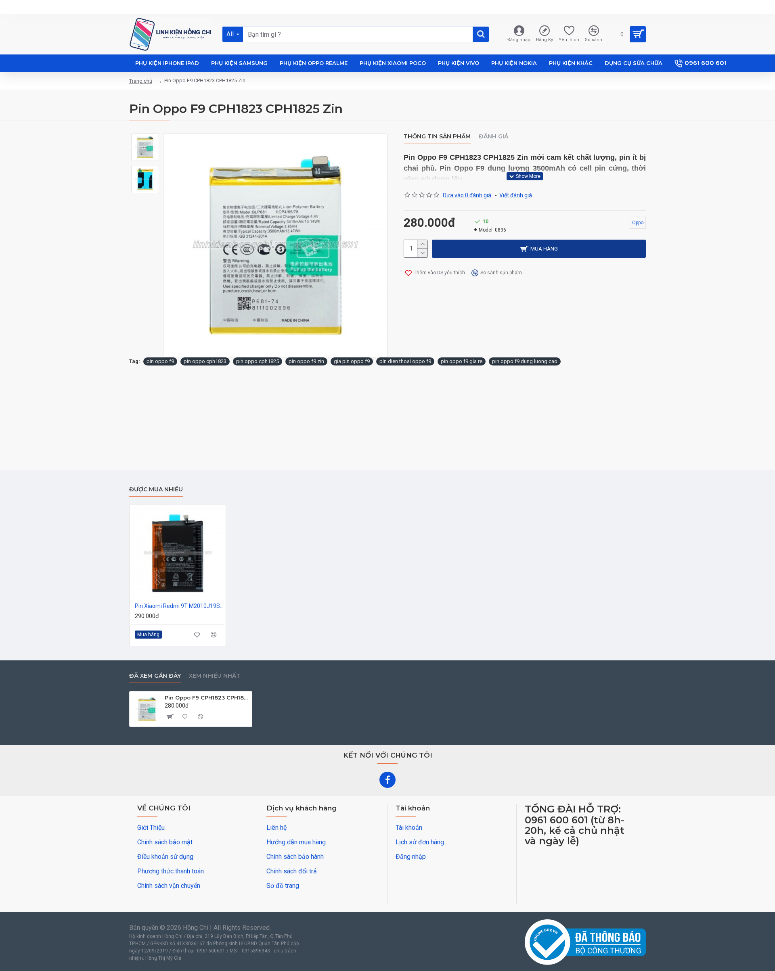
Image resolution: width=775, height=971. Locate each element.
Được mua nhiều (156, 489)
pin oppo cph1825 (257, 361)
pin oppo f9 (160, 361)
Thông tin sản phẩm (437, 136)
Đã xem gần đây (155, 675)
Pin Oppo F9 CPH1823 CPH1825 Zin (207, 697)
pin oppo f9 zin (306, 361)
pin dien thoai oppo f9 (405, 361)
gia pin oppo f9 (352, 361)
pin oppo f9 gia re (461, 361)
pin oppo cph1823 (205, 361)
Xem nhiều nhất (214, 675)
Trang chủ (140, 81)
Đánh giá (493, 136)
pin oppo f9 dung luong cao (524, 361)
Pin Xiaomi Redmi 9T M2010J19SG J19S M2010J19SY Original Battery (179, 606)
